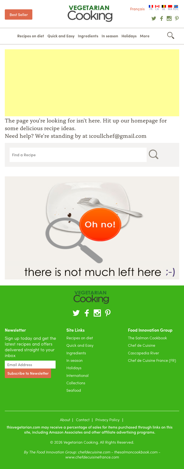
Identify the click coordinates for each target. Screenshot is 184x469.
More (145, 35)
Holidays (129, 35)
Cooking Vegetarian (91, 14)
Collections (75, 382)
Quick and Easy (61, 35)
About (65, 419)
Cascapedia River (143, 353)
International (77, 375)
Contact (83, 419)
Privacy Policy (107, 419)
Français (137, 8)
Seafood (73, 390)
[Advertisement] (92, 82)
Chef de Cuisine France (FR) (152, 360)
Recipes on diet (30, 35)
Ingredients (88, 35)
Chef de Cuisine (141, 345)
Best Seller (19, 14)
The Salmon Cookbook (147, 338)
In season (110, 35)
